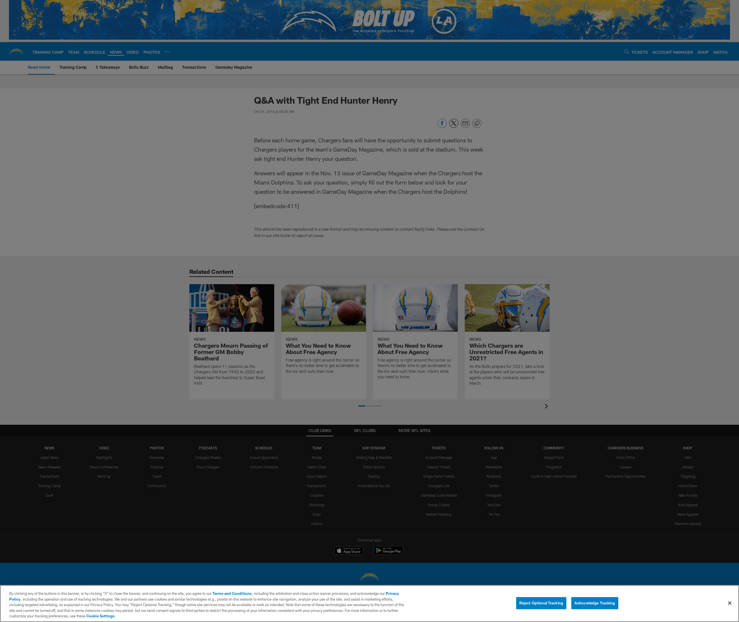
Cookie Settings (100, 616)
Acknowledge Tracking (594, 603)
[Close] (729, 603)
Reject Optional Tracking (541, 603)
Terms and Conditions (232, 593)
